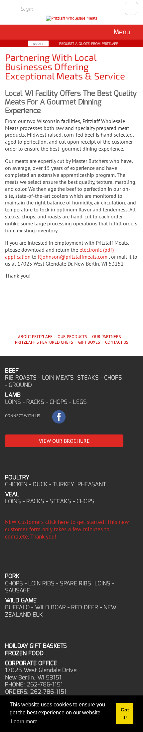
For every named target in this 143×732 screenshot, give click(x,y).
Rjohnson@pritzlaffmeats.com (72, 256)
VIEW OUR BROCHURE (64, 440)
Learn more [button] (24, 721)
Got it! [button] (125, 713)
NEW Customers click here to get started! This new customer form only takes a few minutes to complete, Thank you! (67, 529)
